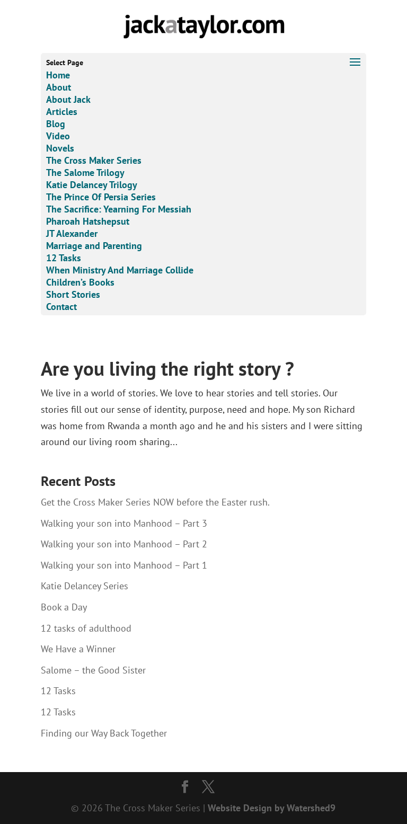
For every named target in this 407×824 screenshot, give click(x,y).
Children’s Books (80, 282)
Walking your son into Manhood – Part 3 (124, 523)
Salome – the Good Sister (93, 670)
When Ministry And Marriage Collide (119, 270)
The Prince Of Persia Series (101, 197)
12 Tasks (63, 258)
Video (58, 136)
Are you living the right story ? (167, 368)
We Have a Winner (78, 649)
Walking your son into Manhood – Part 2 (124, 544)
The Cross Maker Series (93, 160)
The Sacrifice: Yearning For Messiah (118, 209)
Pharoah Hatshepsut (87, 221)
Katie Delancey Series (84, 586)
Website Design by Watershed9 (271, 808)
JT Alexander (72, 233)
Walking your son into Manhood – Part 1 (124, 565)
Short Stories (73, 294)
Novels (60, 148)
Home (58, 75)
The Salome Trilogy (85, 172)
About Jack (68, 99)
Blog (55, 124)
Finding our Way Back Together (104, 733)
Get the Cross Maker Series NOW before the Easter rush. (155, 502)
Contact (61, 306)
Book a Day (64, 607)
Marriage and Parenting (94, 246)
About (58, 87)
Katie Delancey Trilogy (91, 185)
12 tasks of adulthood (86, 628)
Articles (61, 111)
